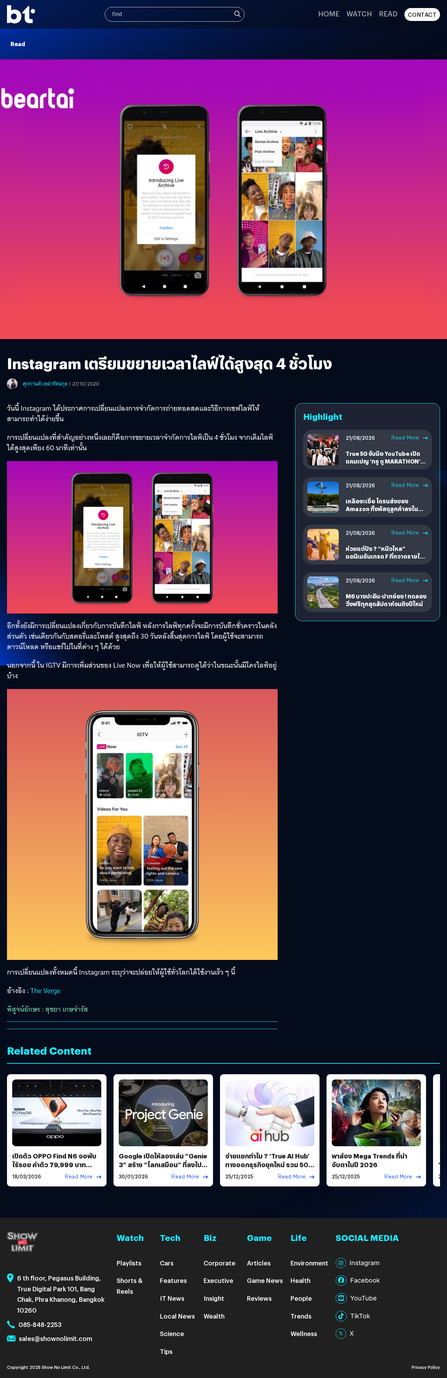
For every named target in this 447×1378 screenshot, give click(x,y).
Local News (177, 1316)
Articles (259, 1262)
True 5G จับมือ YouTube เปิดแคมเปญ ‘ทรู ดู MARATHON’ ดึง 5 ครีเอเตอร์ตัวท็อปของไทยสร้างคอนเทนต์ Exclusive (386, 465)
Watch (359, 13)
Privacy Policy (426, 1367)
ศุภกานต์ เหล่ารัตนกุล (45, 383)
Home (328, 13)
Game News (265, 1280)
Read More (405, 437)
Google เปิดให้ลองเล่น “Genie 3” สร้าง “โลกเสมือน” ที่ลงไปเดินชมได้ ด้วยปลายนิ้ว (163, 1164)
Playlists (129, 1262)
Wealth (214, 1316)
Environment (309, 1262)
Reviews (259, 1298)
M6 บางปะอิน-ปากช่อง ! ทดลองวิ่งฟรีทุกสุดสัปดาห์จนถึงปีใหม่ (386, 600)
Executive (218, 1280)
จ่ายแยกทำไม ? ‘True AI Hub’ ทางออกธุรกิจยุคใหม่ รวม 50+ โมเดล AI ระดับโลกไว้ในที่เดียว (269, 1164)
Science (172, 1333)
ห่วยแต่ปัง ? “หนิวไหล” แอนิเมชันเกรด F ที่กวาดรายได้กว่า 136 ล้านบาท (385, 556)
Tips (166, 1351)
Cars (167, 1262)
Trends (301, 1316)
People (301, 1298)
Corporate (219, 1262)
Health (300, 1280)
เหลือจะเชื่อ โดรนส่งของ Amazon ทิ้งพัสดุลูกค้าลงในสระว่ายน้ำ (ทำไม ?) (382, 509)
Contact (422, 14)
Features (173, 1280)
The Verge (45, 991)
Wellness (304, 1333)
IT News (172, 1298)
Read (388, 13)
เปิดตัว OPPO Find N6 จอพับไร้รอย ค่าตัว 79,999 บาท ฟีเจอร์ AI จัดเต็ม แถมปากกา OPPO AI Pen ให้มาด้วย (54, 1169)
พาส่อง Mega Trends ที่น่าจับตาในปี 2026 (369, 1160)
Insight (214, 1298)
